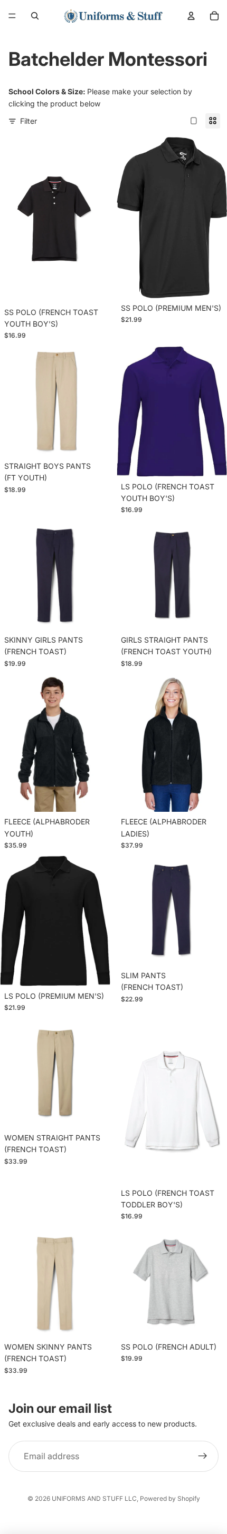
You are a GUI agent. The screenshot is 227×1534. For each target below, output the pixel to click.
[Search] (34, 15)
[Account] (191, 15)
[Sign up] (203, 1457)
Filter (28, 120)
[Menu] (12, 16)
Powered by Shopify (170, 1498)
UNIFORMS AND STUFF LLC (94, 1498)
